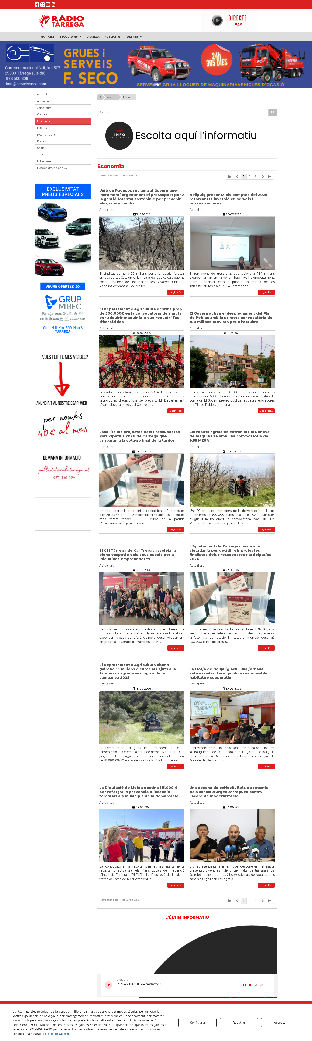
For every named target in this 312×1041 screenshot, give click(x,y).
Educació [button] (43, 96)
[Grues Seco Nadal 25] (156, 65)
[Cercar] (272, 114)
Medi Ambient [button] (46, 136)
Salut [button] (40, 150)
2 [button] (249, 179)
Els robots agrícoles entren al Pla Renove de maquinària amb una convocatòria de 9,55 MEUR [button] (230, 438)
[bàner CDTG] (63, 396)
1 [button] (243, 179)
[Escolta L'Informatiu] (187, 138)
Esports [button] (42, 130)
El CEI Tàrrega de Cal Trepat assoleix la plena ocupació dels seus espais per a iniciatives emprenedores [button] (137, 557)
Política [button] (42, 143)
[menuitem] (47, 36)
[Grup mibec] (63, 262)
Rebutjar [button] (239, 1022)
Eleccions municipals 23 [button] (52, 170)
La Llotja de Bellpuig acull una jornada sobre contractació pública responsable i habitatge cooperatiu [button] (230, 675)
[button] (37, 5)
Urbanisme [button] (44, 163)
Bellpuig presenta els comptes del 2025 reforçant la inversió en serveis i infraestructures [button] (228, 201)
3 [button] (256, 179)
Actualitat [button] (43, 103)
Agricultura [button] (44, 110)
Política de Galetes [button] (56, 1034)
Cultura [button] (42, 116)
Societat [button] (42, 156)
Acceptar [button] (280, 1022)
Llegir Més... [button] (176, 294)
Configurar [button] (197, 1022)
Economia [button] (43, 123)
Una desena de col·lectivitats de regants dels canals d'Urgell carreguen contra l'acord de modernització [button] (229, 794)
